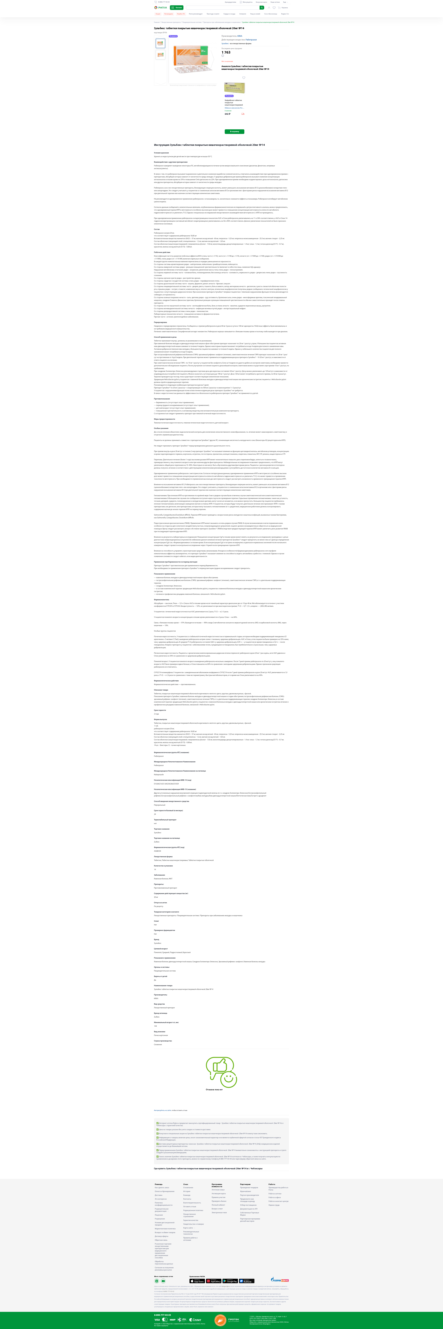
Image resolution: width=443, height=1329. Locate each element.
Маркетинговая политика (165, 1229)
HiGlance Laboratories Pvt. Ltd (235, 108)
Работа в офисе (275, 1198)
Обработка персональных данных (164, 1263)
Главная (157, 22)
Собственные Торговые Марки (249, 1214)
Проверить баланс (219, 1201)
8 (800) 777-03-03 (168, 1291)
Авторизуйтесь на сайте (162, 1110)
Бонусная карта (261, 2)
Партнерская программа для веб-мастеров (250, 1220)
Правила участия (218, 1197)
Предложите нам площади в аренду (247, 1200)
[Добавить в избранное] (243, 78)
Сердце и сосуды (229, 14)
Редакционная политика (193, 1210)
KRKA (239, 36)
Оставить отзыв (189, 1207)
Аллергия (242, 14)
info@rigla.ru (266, 1324)
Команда (186, 1195)
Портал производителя (249, 1195)
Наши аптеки (275, 2)
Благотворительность (192, 1203)
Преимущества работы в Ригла (278, 1189)
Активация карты (219, 1194)
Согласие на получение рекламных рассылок (164, 1269)
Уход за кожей (255, 14)
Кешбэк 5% (181, 14)
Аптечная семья (218, 1190)
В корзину (234, 132)
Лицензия (159, 1215)
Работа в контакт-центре (279, 1201)
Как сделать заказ (162, 1188)
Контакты (187, 1199)
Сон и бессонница (270, 14)
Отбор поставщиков (248, 1205)
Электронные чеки (219, 1213)
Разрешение (160, 1219)
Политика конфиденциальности (163, 1204)
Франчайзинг (245, 1191)
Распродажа (168, 14)
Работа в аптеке (275, 1194)
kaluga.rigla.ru (226, 1286)
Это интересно (161, 1199)
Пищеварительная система (191, 22)
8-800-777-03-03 (162, 1315)
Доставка (158, 1195)
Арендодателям (230, 2)
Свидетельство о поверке (193, 1224)
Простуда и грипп (213, 14)
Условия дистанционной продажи (164, 1224)
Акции (158, 14)
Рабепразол (251, 40)
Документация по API (248, 1209)
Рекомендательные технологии (191, 1233)
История (186, 1191)
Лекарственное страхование (189, 1215)
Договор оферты (161, 1236)
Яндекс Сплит (286, 14)
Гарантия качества (190, 1220)
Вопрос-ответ (217, 1209)
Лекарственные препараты (171, 22)
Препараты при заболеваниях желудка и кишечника (221, 22)
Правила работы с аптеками (190, 1239)
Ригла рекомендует (196, 14)
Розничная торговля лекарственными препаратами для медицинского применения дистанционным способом (163, 1251)
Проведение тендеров (249, 1188)
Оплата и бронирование (164, 1191)
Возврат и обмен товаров (165, 1233)
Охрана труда (274, 1205)
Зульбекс (225, 44)
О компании (188, 1188)
